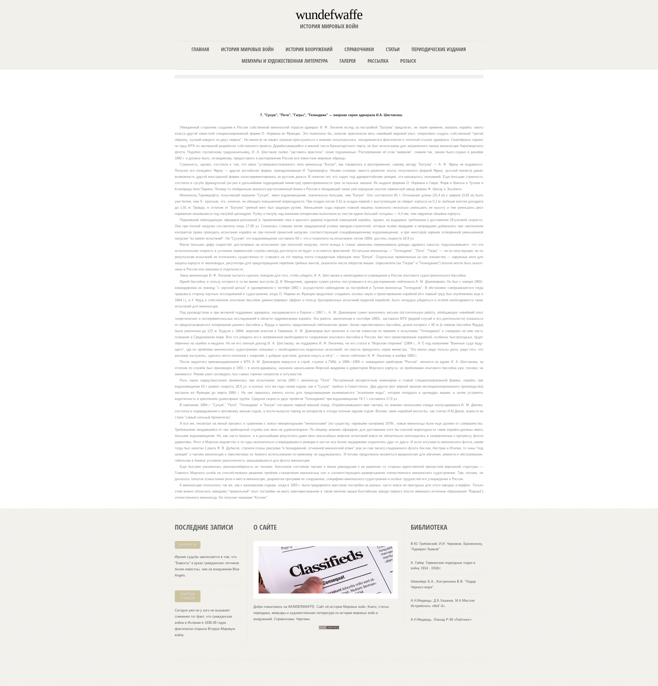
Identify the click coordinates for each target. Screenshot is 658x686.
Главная (200, 49)
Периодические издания (439, 49)
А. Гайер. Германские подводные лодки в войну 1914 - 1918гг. (443, 565)
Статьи (393, 49)
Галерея (348, 61)
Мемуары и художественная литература (285, 61)
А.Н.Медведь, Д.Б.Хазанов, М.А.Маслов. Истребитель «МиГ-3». (443, 603)
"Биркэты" (188, 545)
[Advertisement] (329, 93)
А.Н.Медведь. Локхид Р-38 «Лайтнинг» (441, 619)
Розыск (408, 61)
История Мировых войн (247, 49)
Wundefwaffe (329, 14)
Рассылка (378, 61)
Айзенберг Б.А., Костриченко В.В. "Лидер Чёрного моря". (443, 584)
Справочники (359, 49)
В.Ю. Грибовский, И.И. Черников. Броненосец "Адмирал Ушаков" (446, 546)
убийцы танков (187, 596)
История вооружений (309, 49)
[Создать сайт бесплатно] (329, 628)
